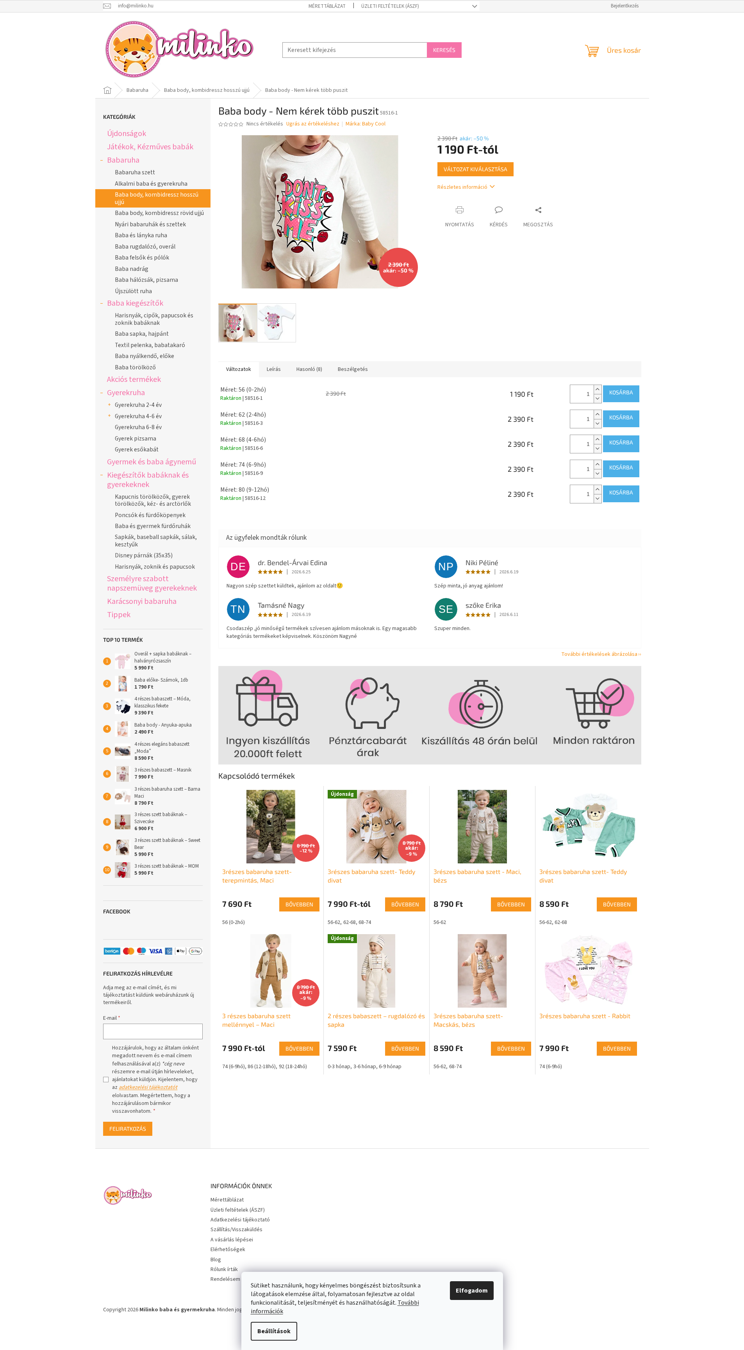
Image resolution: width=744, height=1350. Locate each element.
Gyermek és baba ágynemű (151, 461)
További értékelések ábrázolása (599, 654)
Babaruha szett (135, 172)
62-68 (349, 922)
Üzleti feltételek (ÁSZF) (390, 6)
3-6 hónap (364, 1067)
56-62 (334, 922)
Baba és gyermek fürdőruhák (153, 526)
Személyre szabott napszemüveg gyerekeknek (152, 583)
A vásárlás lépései (232, 1240)
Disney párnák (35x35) (144, 555)
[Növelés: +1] (597, 389)
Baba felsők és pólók (142, 257)
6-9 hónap (390, 1067)
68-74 (365, 922)
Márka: (365, 124)
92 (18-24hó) (293, 1067)
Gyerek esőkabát (137, 449)
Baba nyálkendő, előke (144, 356)
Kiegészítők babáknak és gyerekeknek (148, 479)
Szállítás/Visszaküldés (236, 1230)
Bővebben (299, 904)
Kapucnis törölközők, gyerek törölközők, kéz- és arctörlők (153, 500)
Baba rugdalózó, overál (145, 246)
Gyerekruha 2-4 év (138, 405)
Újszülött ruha (133, 291)
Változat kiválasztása (475, 169)
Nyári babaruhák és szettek (150, 224)
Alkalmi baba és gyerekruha (151, 183)
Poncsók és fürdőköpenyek (150, 515)
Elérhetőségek (228, 1249)
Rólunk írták (224, 1269)
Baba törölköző (135, 367)
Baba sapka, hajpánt (142, 333)
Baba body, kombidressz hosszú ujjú (156, 198)
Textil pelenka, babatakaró (150, 345)
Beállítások (274, 1331)
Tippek (118, 614)
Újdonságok (126, 133)
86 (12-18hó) (262, 1067)
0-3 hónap (339, 1067)
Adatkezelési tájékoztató (240, 1220)
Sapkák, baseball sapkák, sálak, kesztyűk (156, 540)
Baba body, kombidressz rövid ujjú (159, 213)
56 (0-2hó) (233, 922)
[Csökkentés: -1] (597, 398)
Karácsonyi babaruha (142, 601)
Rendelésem (225, 1279)
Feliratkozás (127, 1128)
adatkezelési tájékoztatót (148, 1087)
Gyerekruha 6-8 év (138, 427)
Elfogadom (472, 1290)
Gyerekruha (126, 392)
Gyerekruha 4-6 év (138, 416)
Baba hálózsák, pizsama (146, 280)
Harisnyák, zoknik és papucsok (155, 566)
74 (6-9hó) (233, 1067)
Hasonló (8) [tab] (309, 369)
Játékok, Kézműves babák (150, 146)
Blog (216, 1260)
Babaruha (123, 160)
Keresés (444, 50)
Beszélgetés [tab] (353, 369)
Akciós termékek (134, 379)
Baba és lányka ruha (141, 235)
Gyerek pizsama (135, 438)
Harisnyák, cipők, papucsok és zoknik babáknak (154, 319)
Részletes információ (462, 187)
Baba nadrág (131, 269)
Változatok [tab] (238, 369)
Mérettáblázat (327, 6)
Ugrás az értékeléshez (312, 124)
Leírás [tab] (274, 369)
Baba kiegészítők (135, 303)
